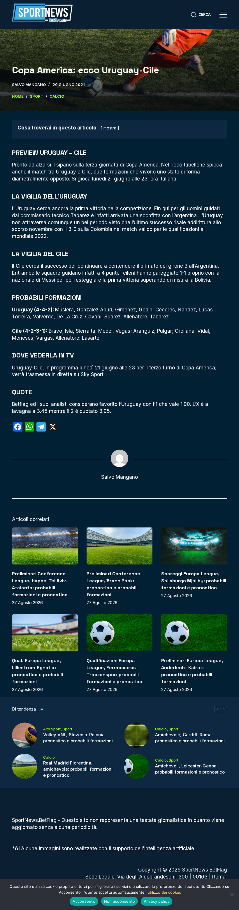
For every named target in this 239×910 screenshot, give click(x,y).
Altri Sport (52, 729)
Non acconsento (119, 901)
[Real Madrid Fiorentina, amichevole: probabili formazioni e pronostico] (24, 766)
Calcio (161, 729)
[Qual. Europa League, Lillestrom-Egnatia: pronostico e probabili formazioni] (45, 632)
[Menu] (223, 14)
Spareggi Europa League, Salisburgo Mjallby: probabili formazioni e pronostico (193, 581)
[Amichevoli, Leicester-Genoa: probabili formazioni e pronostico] (136, 766)
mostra (109, 128)
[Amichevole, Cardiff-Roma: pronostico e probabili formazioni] (136, 735)
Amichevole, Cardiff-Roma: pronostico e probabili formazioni (190, 738)
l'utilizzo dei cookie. (163, 892)
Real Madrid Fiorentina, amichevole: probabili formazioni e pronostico (78, 769)
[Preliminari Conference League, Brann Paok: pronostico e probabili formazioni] (119, 545)
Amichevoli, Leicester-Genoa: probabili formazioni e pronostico (190, 769)
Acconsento (84, 901)
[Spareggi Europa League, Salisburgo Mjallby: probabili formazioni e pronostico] (194, 545)
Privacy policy (156, 901)
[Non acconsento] (232, 894)
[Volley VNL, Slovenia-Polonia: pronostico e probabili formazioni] (24, 735)
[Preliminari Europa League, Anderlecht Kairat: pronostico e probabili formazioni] (194, 632)
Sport (67, 729)
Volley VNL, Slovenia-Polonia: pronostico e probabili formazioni (78, 738)
